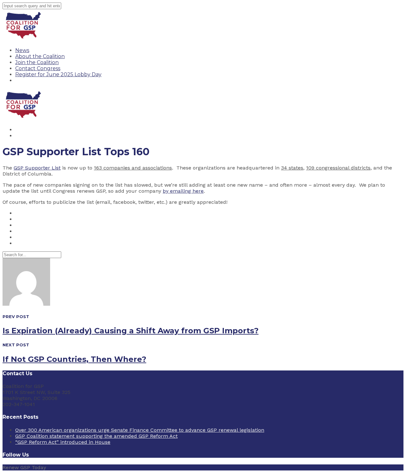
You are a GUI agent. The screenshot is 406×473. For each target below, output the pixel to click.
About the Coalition (40, 56)
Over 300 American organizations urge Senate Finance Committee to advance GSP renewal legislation (139, 430)
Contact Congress (37, 68)
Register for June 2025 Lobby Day (58, 74)
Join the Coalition (37, 62)
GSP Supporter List (37, 168)
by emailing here (183, 191)
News (22, 50)
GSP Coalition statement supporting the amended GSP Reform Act (96, 436)
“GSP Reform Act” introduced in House (62, 442)
